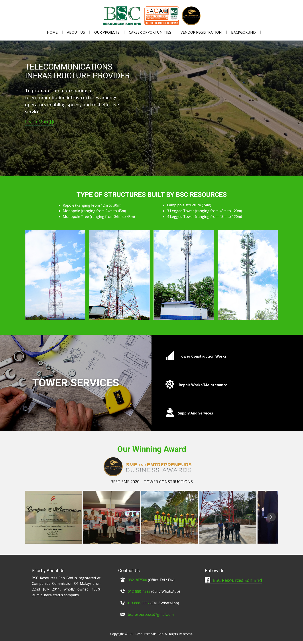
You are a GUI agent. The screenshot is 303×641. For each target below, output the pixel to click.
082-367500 (137, 579)
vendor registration (201, 32)
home (52, 32)
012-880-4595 (139, 591)
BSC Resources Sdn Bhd (237, 580)
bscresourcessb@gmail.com (151, 614)
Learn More (37, 122)
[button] (271, 517)
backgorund (243, 32)
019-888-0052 (138, 602)
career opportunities (150, 32)
